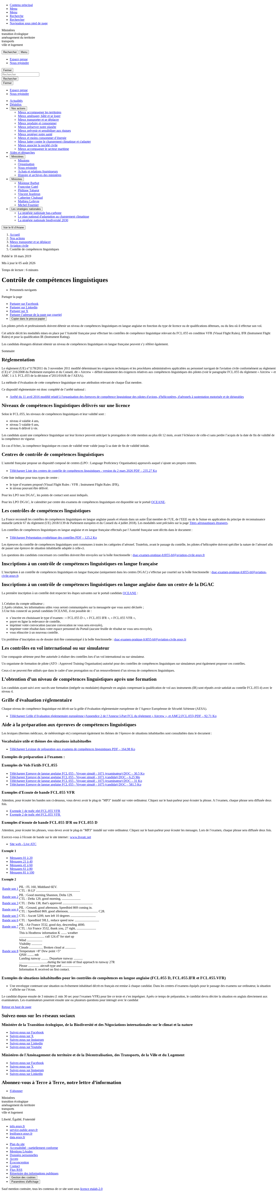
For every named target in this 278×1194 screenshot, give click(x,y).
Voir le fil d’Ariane (13, 227)
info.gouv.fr (17, 1126)
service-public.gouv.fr (24, 1130)
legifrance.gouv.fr (21, 1133)
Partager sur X (19, 311)
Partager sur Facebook (24, 303)
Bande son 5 (10, 915)
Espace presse (19, 59)
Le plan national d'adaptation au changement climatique (53, 216)
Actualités (16, 100)
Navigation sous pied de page (29, 23)
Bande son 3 (10, 903)
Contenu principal (21, 5)
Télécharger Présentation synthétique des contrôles (53, 537)
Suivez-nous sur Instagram (27, 1039)
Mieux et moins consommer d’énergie (42, 138)
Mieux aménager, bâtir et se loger (39, 116)
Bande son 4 (10, 909)
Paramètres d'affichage (24, 1181)
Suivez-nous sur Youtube (26, 1047)
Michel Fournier (28, 205)
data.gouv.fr (17, 1137)
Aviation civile (19, 245)
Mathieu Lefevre (28, 201)
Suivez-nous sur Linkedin (26, 1043)
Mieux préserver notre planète (37, 127)
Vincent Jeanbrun (29, 194)
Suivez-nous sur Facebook (27, 1032)
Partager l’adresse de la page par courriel (36, 314)
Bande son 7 (10, 926)
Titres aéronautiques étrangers (208, 523)
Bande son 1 (10, 888)
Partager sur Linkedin (23, 307)
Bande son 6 (10, 920)
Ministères (17, 156)
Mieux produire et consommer (37, 123)
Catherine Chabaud (30, 197)
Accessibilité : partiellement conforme (34, 1147)
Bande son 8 (10, 951)
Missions (23, 160)
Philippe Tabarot (28, 190)
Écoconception (19, 1162)
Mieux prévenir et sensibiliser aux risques (44, 130)
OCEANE (158, 502)
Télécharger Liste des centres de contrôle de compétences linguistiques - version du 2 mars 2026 (83, 470)
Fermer (7, 70)
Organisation (26, 164)
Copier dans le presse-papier (28, 318)
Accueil (15, 234)
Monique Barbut (28, 183)
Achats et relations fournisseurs (38, 171)
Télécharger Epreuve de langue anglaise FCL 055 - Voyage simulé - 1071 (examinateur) (77, 773)
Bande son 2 (10, 897)
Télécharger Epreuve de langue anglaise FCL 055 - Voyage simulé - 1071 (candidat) (75, 777)
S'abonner (16, 1091)
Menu (13, 8)
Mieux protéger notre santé (35, 134)
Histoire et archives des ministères (39, 175)
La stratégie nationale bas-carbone (39, 213)
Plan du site (17, 1144)
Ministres (16, 179)
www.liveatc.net (80, 837)
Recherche (16, 16)
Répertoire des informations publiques (34, 1173)
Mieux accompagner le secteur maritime (43, 149)
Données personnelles (24, 1155)
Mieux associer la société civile (38, 145)
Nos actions (18, 108)
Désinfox (16, 104)
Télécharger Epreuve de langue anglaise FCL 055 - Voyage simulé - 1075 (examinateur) (76, 781)
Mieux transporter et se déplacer (38, 119)
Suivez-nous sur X (22, 1036)
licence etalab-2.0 (91, 1189)
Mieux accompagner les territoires (39, 112)
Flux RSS (16, 1169)
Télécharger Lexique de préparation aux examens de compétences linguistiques (72, 749)
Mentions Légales (21, 1151)
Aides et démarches (22, 152)
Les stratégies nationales (26, 209)
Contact (15, 1166)
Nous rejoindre (19, 63)
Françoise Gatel (28, 186)
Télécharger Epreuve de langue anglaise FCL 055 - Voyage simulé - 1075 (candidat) (75, 784)
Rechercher (17, 19)
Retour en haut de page (16, 1007)
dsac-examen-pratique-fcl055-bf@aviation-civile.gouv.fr (169, 555)
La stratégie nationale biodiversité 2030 (43, 220)
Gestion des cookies (23, 1177)
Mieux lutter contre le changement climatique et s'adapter (54, 141)
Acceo (14, 1158)
